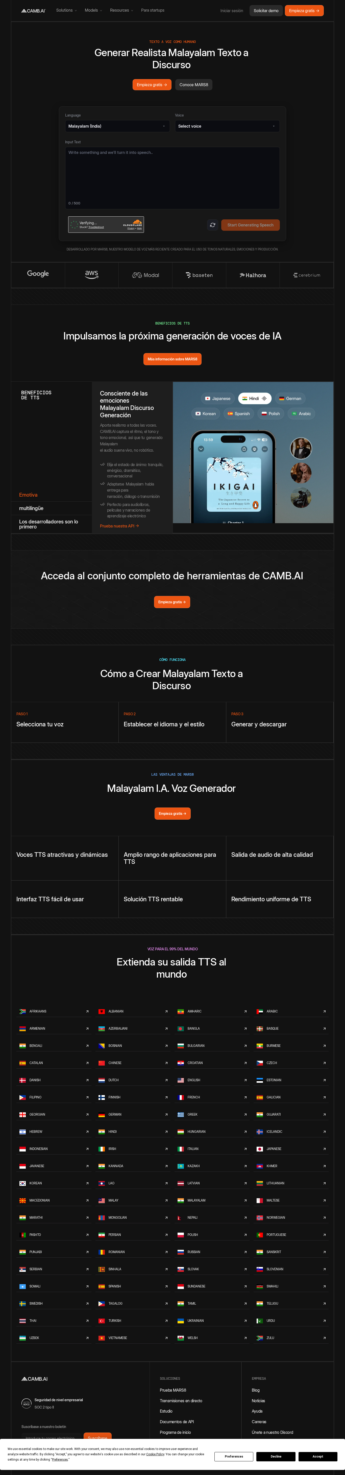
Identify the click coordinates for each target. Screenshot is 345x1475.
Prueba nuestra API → (119, 526)
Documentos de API (177, 1421)
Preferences (234, 1456)
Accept (318, 1456)
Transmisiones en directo (181, 1400)
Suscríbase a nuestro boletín (43, 1426)
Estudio (166, 1411)
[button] (66, 10)
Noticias (258, 1400)
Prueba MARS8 (173, 1390)
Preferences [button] (60, 1459)
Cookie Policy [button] (155, 1454)
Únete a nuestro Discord (272, 1432)
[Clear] (212, 225)
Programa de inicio (175, 1432)
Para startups (152, 10)
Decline (276, 1456)
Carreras (259, 1421)
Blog (255, 1390)
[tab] (51, 495)
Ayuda (257, 1411)
